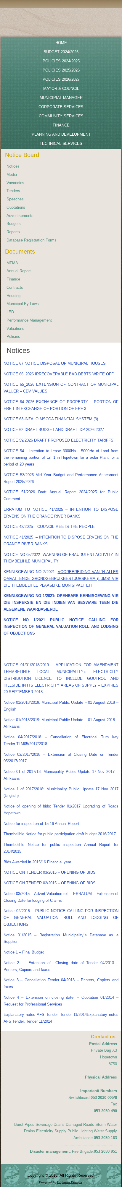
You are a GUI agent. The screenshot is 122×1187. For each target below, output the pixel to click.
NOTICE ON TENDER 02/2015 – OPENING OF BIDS (50, 883)
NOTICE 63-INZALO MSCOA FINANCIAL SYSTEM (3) (51, 419)
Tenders (13, 191)
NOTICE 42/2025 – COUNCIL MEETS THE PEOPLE (49, 526)
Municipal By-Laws (23, 303)
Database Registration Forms (32, 240)
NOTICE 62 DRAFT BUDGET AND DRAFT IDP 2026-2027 (54, 429)
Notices (13, 166)
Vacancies (15, 183)
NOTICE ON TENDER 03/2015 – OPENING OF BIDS (50, 872)
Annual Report (19, 271)
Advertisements (20, 215)
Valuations (15, 328)
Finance (13, 279)
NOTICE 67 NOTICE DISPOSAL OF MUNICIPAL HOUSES (55, 363)
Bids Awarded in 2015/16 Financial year (37, 862)
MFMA (12, 263)
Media (12, 174)
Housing (13, 295)
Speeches (15, 199)
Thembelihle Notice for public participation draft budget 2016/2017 (60, 834)
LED (10, 312)
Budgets (14, 223)
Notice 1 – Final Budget (24, 952)
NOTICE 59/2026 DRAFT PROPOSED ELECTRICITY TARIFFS (58, 440)
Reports (13, 232)
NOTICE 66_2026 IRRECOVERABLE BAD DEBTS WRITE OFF (59, 374)
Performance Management (29, 320)
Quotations (16, 207)
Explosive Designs (69, 1182)
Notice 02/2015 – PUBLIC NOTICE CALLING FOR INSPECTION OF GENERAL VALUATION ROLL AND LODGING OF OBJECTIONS (61, 918)
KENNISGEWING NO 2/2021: (61, 579)
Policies (13, 336)
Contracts (15, 287)
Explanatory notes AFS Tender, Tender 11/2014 (45, 1014)
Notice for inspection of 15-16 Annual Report (41, 823)
